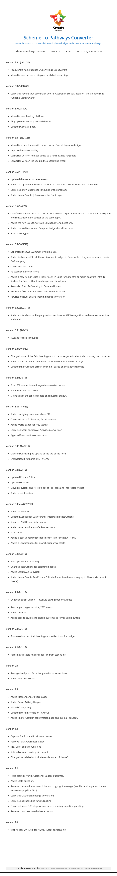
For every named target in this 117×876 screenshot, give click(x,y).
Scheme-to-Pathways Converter (30, 51)
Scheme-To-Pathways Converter (58, 37)
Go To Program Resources (89, 51)
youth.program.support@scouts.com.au (85, 868)
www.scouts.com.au (59, 868)
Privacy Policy (43, 868)
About (68, 51)
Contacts (55, 51)
